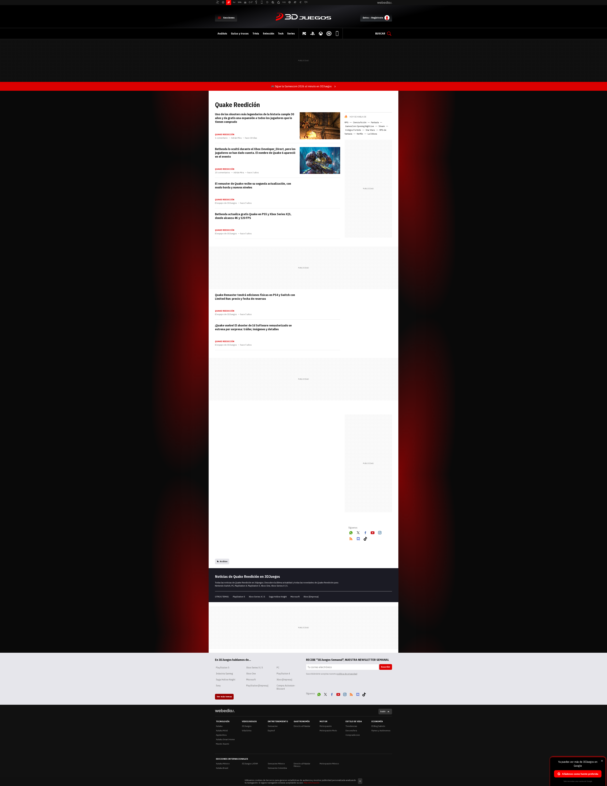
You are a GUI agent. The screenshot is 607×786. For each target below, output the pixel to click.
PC (278, 667)
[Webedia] (225, 710)
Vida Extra (246, 730)
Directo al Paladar (302, 726)
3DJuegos (303, 17)
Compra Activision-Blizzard (286, 687)
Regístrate (377, 17)
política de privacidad (347, 673)
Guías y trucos (240, 33)
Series (291, 33)
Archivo (223, 561)
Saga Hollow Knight (278, 596)
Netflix (360, 133)
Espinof (271, 730)
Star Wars (370, 130)
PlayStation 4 (283, 673)
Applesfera (221, 735)
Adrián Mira (236, 138)
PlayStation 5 (239, 596)
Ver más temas (224, 696)
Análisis (222, 33)
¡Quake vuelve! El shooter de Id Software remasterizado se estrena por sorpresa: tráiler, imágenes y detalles (253, 327)
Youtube (372, 532)
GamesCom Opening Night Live (359, 126)
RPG (346, 122)
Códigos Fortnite (353, 130)
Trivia (255, 33)
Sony (218, 685)
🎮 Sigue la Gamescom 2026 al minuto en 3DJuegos (301, 86)
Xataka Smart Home (225, 739)
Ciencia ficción (359, 122)
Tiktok (365, 538)
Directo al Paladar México (302, 765)
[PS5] (312, 33)
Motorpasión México (329, 763)
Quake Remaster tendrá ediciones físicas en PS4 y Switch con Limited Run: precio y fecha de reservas (255, 297)
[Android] (337, 33)
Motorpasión (326, 726)
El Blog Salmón (378, 726)
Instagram (379, 532)
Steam (382, 126)
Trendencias (351, 726)
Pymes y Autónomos (380, 730)
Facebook (365, 532)
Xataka (219, 726)
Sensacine (273, 726)
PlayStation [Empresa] (257, 685)
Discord (358, 538)
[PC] (304, 33)
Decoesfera (351, 730)
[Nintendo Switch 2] (328, 33)
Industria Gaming (224, 673)
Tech (280, 33)
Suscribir (385, 667)
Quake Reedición (224, 134)
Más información (311, 782)
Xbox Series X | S (257, 596)
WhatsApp (350, 532)
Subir (383, 711)
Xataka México (223, 763)
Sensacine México (276, 763)
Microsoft (295, 596)
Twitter (358, 532)
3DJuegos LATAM (250, 763)
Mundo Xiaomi (222, 744)
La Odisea (372, 133)
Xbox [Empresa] (311, 596)
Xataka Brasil (222, 768)
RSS (350, 538)
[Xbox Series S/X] (320, 33)
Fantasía (375, 122)
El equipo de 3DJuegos (226, 203)
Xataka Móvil (222, 730)
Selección (268, 33)
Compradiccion (353, 735)
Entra (366, 17)
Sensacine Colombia (277, 768)
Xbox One (251, 673)
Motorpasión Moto (328, 730)
